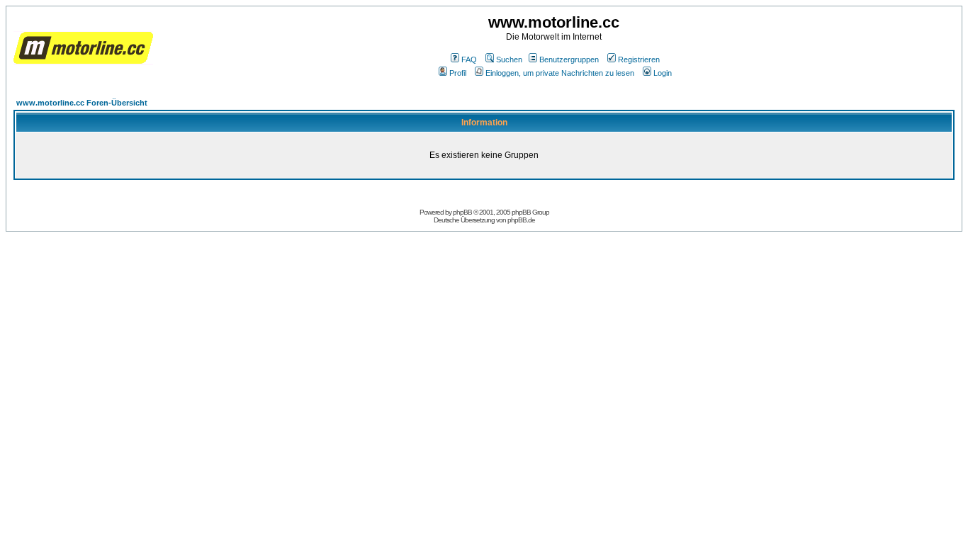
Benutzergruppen (569, 59)
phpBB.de (521, 220)
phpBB (462, 212)
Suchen (509, 59)
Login (662, 73)
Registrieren (639, 59)
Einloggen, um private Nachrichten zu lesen (559, 73)
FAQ (469, 59)
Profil (457, 73)
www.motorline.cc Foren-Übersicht (81, 102)
